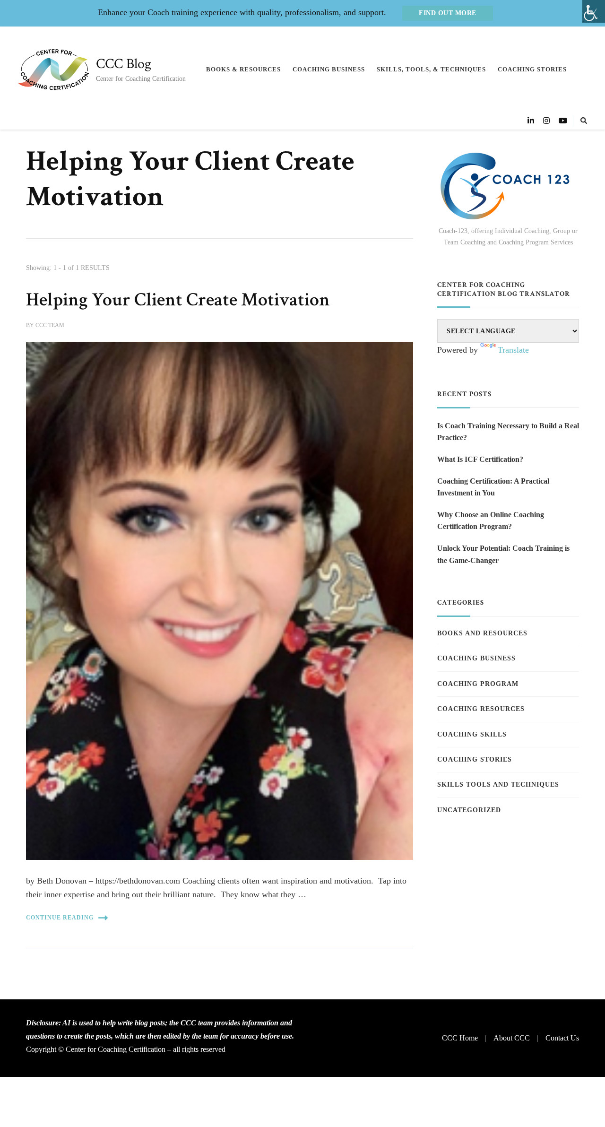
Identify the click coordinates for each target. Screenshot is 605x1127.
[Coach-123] (508, 186)
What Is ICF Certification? (480, 459)
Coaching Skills (472, 734)
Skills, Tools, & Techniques (431, 69)
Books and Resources (482, 633)
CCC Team (49, 325)
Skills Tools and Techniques (498, 784)
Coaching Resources (481, 708)
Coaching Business (329, 69)
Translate (513, 350)
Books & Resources (243, 69)
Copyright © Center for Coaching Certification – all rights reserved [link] (125, 1049)
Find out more (447, 13)
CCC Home (460, 1038)
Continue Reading (60, 917)
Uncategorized (469, 810)
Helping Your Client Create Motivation (178, 299)
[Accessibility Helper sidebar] (593, 11)
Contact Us (562, 1038)
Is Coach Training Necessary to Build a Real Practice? (508, 432)
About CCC (511, 1038)
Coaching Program (478, 683)
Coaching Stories (532, 69)
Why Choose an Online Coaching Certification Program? (490, 521)
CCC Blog (123, 64)
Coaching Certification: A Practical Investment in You (493, 487)
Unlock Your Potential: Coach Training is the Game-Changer (503, 554)
